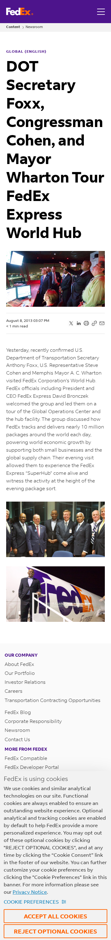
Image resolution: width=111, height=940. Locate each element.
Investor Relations (25, 682)
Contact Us (17, 739)
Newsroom (34, 27)
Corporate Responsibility (33, 721)
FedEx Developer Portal (32, 767)
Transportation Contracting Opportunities (53, 700)
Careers (14, 691)
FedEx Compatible (26, 758)
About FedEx (19, 664)
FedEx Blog (18, 712)
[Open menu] (101, 11)
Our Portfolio (20, 673)
